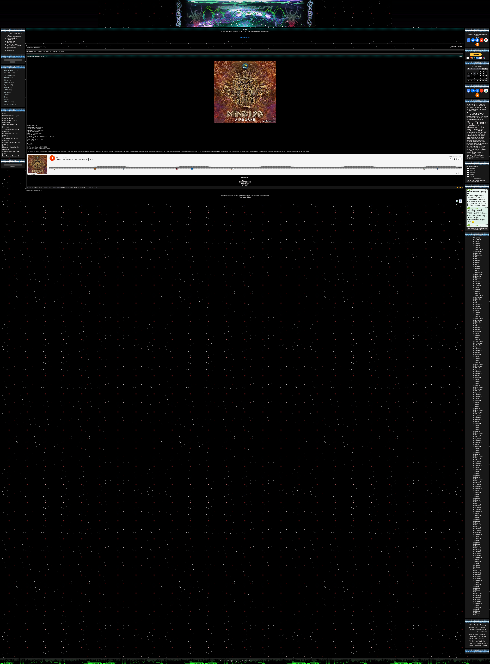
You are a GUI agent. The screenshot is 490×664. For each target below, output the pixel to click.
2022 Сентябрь (478, 525)
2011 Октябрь (477, 274)
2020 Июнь (476, 473)
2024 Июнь (476, 565)
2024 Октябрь (477, 573)
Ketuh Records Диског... (9, 156)
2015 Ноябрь (477, 368)
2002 (484, 104)
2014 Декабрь (477, 347)
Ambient (6, 87)
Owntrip (479, 144)
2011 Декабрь (477, 278)
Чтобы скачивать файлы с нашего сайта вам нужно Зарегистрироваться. (245, 31)
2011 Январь (477, 257)
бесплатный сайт (260, 661)
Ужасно (472, 176)
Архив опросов (480, 180)
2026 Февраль (477, 603)
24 (486, 78)
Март (39, 51)
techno (469, 106)
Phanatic (469, 152)
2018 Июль (476, 429)
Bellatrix (481, 149)
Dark (486, 116)
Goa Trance (7, 73)
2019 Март (476, 444)
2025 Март (476, 582)
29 (480, 81)
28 (477, 81)
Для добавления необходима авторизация (477, 228)
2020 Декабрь (477, 484)
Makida (469, 140)
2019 (34, 51)
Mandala (469, 157)
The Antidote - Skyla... (9, 138)
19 (471, 78)
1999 (474, 111)
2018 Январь (477, 417)
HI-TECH (475, 126)
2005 (468, 107)
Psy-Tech (7, 85)
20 (474, 78)
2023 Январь (477, 532)
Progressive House (480, 132)
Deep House (481, 135)
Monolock (474, 143)
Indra (468, 148)
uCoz (268, 661)
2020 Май (476, 471)
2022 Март (476, 513)
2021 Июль (476, 498)
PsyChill (482, 116)
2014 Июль (476, 337)
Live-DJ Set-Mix (9, 104)
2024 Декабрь (477, 576)
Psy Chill (469, 126)
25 (468, 81)
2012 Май (476, 287)
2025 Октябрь (477, 595)
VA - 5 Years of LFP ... (9, 133)
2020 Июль (476, 475)
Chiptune (6, 80)
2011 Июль (476, 268)
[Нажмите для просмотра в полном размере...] (245, 123)
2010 (468, 118)
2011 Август (477, 270)
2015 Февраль (477, 350)
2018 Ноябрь (477, 437)
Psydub (480, 119)
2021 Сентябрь (478, 502)
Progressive (475, 113)
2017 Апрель (477, 400)
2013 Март (476, 306)
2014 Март (476, 329)
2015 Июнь (476, 358)
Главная (29, 51)
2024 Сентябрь (478, 571)
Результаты (470, 180)
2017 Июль (476, 406)
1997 (470, 111)
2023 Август (477, 546)
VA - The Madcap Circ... (9, 151)
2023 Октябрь (477, 550)
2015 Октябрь (477, 366)
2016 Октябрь (477, 389)
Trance (469, 127)
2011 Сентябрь (477, 272)
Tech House (470, 137)
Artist (5, 99)
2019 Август (477, 454)
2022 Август (477, 523)
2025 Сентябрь (478, 594)
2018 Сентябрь (478, 433)
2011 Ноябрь (477, 276)
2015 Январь (477, 349)
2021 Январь (477, 486)
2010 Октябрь (477, 251)
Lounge (485, 118)
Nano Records (481, 134)
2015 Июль (476, 360)
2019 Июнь (476, 450)
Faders (482, 157)
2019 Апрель (477, 446)
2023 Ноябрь (477, 551)
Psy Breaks (470, 132)
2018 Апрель (477, 423)
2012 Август (477, 293)
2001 (480, 106)
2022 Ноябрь (477, 528)
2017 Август (477, 408)
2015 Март (476, 352)
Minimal (469, 138)
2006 (476, 109)
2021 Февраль (477, 488)
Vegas (477, 149)
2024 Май (476, 563)
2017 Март (476, 398)
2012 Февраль (477, 282)
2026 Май (476, 609)
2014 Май (476, 333)
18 (468, 78)
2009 (471, 107)
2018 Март (476, 421)
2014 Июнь (476, 335)
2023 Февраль (477, 534)
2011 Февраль (477, 259)
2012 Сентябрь (478, 295)
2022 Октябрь (477, 527)
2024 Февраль (477, 557)
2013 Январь (477, 303)
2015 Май (476, 356)
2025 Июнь (476, 588)
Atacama (469, 154)
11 (43, 51)
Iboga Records (480, 129)
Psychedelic (482, 109)
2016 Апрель (477, 377)
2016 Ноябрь (477, 391)
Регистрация (243, 197)
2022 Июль (476, 521)
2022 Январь (477, 509)
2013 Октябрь (477, 320)
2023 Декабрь (477, 553)
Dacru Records (471, 134)
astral (63, 187)
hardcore (474, 127)
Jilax (483, 141)
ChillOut (472, 109)
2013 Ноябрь (477, 322)
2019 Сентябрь (478, 456)
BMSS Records (74, 187)
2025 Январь (477, 578)
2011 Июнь (476, 266)
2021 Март (476, 490)
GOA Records (482, 131)
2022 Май (476, 517)
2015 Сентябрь (478, 364)
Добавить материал (456, 46)
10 (486, 73)
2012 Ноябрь (477, 299)
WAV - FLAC (7, 102)
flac (481, 104)
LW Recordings (479, 137)
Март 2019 (477, 66)
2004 (468, 109)
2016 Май (476, 379)
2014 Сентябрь (478, 341)
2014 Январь (477, 326)
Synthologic (474, 151)
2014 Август (477, 339)
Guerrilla (482, 146)
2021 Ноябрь (477, 506)
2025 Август (477, 592)
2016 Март (476, 375)
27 (474, 81)
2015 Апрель (477, 354)
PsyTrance (473, 104)
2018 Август (477, 431)
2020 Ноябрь (477, 483)
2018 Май (476, 425)
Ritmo (474, 141)
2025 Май (476, 586)
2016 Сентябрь (478, 387)
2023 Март (476, 536)
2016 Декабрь (477, 393)
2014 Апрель (477, 331)
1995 (477, 118)
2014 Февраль (477, 327)
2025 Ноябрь (477, 597)
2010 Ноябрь (477, 253)
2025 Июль (476, 590)
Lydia (480, 154)
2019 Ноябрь (477, 460)
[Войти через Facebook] (477, 40)
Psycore (474, 119)
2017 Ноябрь (477, 414)
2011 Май (476, 264)
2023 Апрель (477, 538)
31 (486, 81)
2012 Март (476, 283)
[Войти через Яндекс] (481, 40)
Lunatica (474, 152)
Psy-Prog (7, 82)
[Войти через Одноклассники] (477, 44)
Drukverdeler (480, 140)
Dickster (469, 141)
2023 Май (476, 540)
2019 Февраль (477, 442)
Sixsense (485, 143)
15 (480, 76)
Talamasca (470, 155)
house (475, 135)
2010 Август (477, 247)
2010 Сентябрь (478, 249)
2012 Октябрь (477, 297)
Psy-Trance (7, 75)
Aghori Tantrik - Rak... (9, 120)
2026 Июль (476, 613)
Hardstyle (470, 135)
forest (468, 104)
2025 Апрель (477, 584)
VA (4, 97)
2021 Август (477, 500)
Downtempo (475, 116)
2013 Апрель (477, 308)
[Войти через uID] (468, 40)
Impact (473, 140)
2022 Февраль (477, 511)
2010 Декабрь (477, 255)
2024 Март (476, 559)
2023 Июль (476, 544)
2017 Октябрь (477, 412)
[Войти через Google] (486, 40)
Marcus (480, 152)
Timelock (477, 146)
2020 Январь (477, 463)
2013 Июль (476, 314)
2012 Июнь (476, 289)
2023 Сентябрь (478, 548)
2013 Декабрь (477, 324)
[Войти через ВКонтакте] (473, 40)
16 (483, 76)
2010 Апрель (477, 239)
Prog (473, 129)
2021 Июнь (476, 496)
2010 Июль (476, 245)
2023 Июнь (476, 542)
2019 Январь (477, 440)
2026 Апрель (477, 607)
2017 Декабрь (477, 416)
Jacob (479, 143)
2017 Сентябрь (478, 410)
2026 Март (476, 605)
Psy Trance (477, 122)
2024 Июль (476, 567)
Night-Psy (7, 77)
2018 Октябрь (477, 435)
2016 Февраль (477, 373)
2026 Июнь (476, 611)
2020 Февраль (477, 465)
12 (471, 76)
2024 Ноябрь (477, 574)
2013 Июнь (476, 312)
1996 (474, 107)
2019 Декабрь (477, 461)
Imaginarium (473, 144)
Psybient (469, 119)
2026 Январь (477, 601)
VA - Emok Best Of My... (9, 129)
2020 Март (476, 467)
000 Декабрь (477, 238)
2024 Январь (477, 555)
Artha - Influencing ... (8, 124)
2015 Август (477, 362)
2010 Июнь (476, 243)
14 (477, 76)
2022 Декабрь (477, 530)
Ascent (469, 143)
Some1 (469, 151)
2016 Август (477, 385)
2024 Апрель (477, 561)
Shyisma (478, 141)
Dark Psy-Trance (9, 70)
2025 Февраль (477, 580)
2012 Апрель (477, 285)
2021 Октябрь (477, 504)
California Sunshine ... (9, 116)
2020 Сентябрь (478, 479)
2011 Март (476, 260)
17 (486, 76)
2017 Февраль (477, 396)
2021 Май (476, 494)
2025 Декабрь (477, 599)
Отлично (472, 168)
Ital (485, 149)
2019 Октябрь (477, 458)
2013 (478, 127)
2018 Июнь (476, 427)
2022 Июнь (476, 519)
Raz (471, 148)
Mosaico (474, 138)
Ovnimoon (480, 138)
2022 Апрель (477, 515)
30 (483, 81)
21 (477, 78)
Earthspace (470, 146)
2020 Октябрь (477, 481)
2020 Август (477, 477)
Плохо (472, 174)
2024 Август (477, 569)
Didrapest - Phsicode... (9, 147)
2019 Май (476, 448)
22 (480, 78)
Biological (475, 154)
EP (479, 104)
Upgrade (475, 148)
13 (474, 76)
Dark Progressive (472, 131)
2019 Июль (476, 452)
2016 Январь (477, 372)
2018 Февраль (477, 419)
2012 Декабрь (477, 301)
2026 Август (477, 615)
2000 (480, 118)
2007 (483, 106)
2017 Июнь (476, 404)
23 (483, 78)
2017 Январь (477, 394)
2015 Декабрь (477, 370)
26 (471, 81)
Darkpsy (481, 126)
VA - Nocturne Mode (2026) (477, 629)
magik (480, 151)
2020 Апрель (477, 469)
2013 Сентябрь (478, 318)
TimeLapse (470, 158)
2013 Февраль (477, 305)
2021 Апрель (477, 492)
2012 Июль (476, 291)
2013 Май (476, 310)
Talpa (481, 155)
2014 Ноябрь (477, 345)
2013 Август (477, 316)
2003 (478, 107)
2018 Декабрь (477, 439)
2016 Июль (476, 383)
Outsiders (477, 155)
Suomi (6, 92)
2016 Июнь (476, 381)
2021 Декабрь (477, 507)
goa (468, 111)
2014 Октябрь (477, 343)
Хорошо (472, 170)
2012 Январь (477, 280)
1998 (473, 118)
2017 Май (476, 402)
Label (5, 94)
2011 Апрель (477, 262)
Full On (6, 89)
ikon (468, 144)
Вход (249, 197)
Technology (475, 157)
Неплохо (472, 172)
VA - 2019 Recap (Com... (10, 142)
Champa (481, 148)
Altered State (470, 149)
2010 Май (476, 241)
